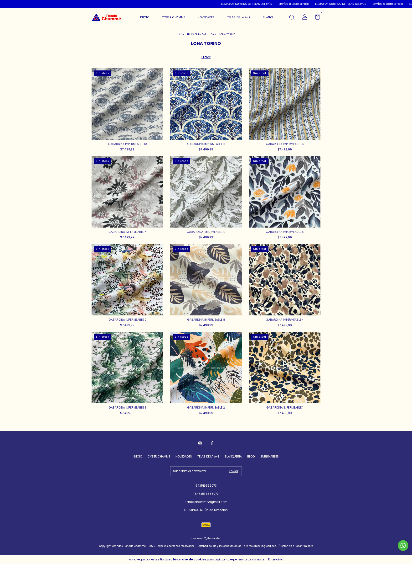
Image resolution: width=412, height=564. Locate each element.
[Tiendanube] (206, 538)
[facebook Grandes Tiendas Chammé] (212, 443)
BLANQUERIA (272, 17)
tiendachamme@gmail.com (206, 502)
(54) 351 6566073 (206, 494)
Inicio (180, 34)
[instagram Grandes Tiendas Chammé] (200, 443)
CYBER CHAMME (173, 17)
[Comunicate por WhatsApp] (403, 545)
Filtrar (206, 57)
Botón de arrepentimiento (297, 546)
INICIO (144, 17)
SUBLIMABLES (269, 456)
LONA (213, 34)
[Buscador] (291, 17)
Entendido (275, 559)
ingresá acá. (269, 546)
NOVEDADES (206, 17)
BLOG (251, 456)
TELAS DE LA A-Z (238, 17)
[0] (315, 18)
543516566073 (206, 486)
